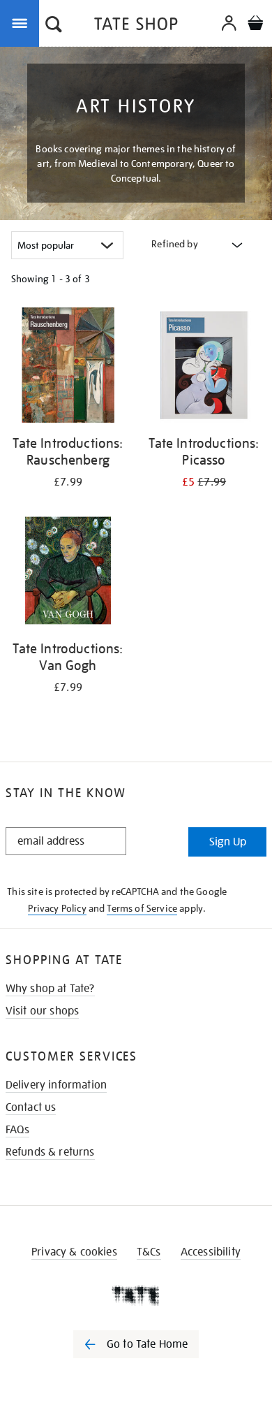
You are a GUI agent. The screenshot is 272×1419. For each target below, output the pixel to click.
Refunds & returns (50, 1152)
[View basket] (255, 25)
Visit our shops (42, 1011)
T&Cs (149, 1252)
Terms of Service (142, 908)
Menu (22, 22)
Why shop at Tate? (50, 989)
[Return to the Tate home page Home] (136, 26)
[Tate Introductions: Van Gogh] (68, 573)
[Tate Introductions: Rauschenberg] (68, 367)
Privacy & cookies (74, 1252)
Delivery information (56, 1085)
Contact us (31, 1107)
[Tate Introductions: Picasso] (204, 367)
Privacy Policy (57, 908)
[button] (54, 26)
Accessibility (211, 1252)
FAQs (18, 1130)
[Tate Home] (136, 1295)
